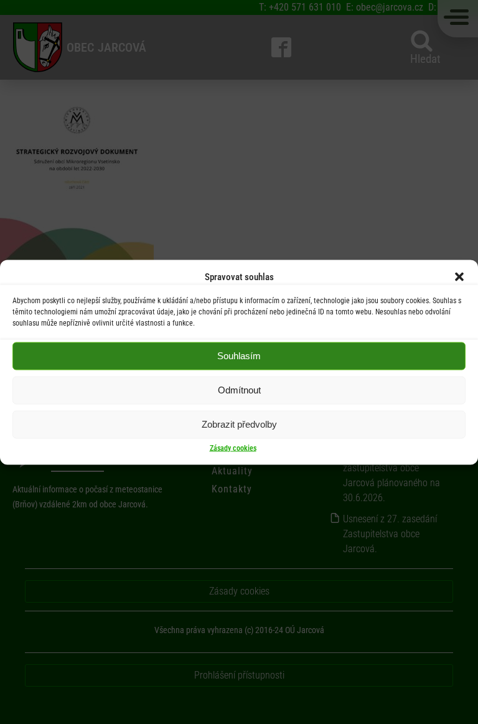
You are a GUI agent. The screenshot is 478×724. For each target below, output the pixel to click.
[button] (459, 276)
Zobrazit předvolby (239, 424)
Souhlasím (239, 355)
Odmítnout (239, 390)
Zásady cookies (233, 447)
